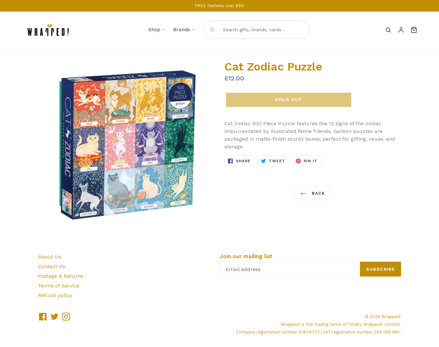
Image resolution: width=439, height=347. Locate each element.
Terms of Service (58, 286)
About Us (49, 257)
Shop (154, 30)
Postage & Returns (60, 276)
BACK (317, 193)
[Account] (401, 29)
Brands (181, 30)
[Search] (388, 29)
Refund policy (55, 295)
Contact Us (51, 266)
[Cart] (413, 29)
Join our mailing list (246, 256)
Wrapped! (391, 316)
